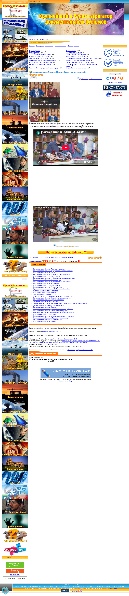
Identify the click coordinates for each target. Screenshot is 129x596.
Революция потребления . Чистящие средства (48, 269)
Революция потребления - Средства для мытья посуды (52, 281)
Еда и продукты (34, 53)
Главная (32, 39)
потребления (37, 257)
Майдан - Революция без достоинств (45, 291)
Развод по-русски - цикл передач (40, 62)
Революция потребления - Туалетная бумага (48, 287)
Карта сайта (112, 588)
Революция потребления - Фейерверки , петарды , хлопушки (54, 278)
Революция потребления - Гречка (44, 307)
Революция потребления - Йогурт (44, 314)
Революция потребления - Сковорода (46, 283)
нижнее (70, 257)
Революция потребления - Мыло (44, 272)
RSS (82, 1)
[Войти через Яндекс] (114, 78)
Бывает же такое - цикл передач (40, 56)
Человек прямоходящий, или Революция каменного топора (53, 312)
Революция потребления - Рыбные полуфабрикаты (50, 310)
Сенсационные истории (74, 53)
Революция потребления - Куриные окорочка (48, 300)
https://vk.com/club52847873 (51, 332)
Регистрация (40, 39)
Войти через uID (115, 74)
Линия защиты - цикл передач (39, 58)
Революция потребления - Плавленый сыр (47, 320)
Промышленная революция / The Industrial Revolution (51, 289)
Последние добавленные (44, 46)
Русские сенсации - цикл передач (40, 64)
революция (59, 257)
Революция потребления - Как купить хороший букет (51, 274)
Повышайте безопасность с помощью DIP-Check (118, 62)
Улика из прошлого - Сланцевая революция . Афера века (52, 296)
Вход (47, 39)
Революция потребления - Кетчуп (44, 321)
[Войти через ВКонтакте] (107, 78)
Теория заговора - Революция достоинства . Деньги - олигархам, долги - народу (60, 303)
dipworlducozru (15, 575)
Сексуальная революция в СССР (44, 294)
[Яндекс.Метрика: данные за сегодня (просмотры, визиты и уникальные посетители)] (85, 590)
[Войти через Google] (118, 78)
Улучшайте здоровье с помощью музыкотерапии (118, 52)
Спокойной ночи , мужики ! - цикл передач (44, 68)
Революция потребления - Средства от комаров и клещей (53, 271)
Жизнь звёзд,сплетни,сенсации (40, 54)
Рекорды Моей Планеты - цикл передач (79, 62)
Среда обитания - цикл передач (76, 68)
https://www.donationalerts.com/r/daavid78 (63, 339)
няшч (65, 257)
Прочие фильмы (60, 46)
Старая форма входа (115, 82)
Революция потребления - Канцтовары (46, 285)
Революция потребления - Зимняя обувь (47, 280)
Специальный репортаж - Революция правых (48, 305)
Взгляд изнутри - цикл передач (76, 56)
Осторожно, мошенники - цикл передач (43, 60)
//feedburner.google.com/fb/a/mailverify (80, 350)
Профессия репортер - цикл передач (78, 60)
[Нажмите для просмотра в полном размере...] (44, 122)
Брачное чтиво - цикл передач (76, 54)
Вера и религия (71, 51)
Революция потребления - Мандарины (46, 276)
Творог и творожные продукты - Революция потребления (53, 309)
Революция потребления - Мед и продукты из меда (50, 318)
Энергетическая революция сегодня (45, 301)
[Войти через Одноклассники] (121, 78)
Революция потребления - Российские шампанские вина (52, 298)
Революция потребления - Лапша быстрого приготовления (53, 316)
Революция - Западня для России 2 (45, 292)
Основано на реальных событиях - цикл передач (82, 58)
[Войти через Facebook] (111, 78)
